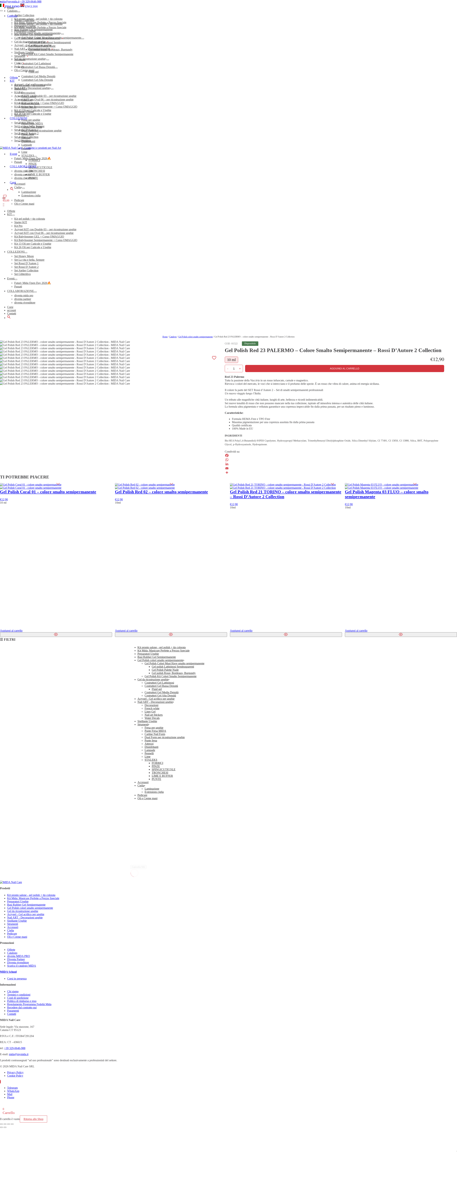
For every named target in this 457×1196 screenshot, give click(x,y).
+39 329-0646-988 (30, 1)
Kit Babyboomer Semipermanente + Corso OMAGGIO (45, 240)
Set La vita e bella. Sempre (29, 259)
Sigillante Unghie (24, 52)
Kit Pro (18, 225)
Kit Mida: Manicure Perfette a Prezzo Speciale (40, 27)
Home (165, 336)
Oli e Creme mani (24, 70)
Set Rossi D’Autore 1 (26, 263)
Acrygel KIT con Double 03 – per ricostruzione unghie (45, 229)
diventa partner (22, 299)
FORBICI (157, 762)
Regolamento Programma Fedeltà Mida (29, 1004)
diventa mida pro (23, 295)
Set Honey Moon (24, 256)
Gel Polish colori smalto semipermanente (37, 38)
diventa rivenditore (24, 302)
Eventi (10, 278)
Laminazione (152, 788)
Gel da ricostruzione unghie (29, 41)
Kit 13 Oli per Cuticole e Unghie (32, 243)
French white (152, 708)
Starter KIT (20, 222)
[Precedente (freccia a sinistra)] (1, 1127)
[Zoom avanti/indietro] (1, 1124)
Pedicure (19, 66)
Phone (10, 1097)
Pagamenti (13, 1010)
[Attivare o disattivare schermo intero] (5, 1124)
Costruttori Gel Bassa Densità (161, 685)
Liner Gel (150, 711)
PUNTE (156, 779)
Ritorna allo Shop (33, 1119)
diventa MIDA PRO (18, 956)
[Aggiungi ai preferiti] (214, 357)
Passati (18, 286)
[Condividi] (334, 472)
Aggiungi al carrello (344, 368)
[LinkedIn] (334, 464)
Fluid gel (157, 689)
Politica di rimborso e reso (21, 1001)
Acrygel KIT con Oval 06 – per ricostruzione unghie (44, 232)
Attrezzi (149, 743)
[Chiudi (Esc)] (12, 1124)
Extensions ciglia (154, 791)
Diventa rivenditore (18, 962)
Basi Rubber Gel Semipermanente (33, 34)
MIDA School (8, 971)
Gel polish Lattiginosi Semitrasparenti (173, 666)
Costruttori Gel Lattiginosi (159, 682)
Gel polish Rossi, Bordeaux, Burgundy (174, 673)
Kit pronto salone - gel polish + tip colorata (38, 23)
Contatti (11, 313)
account (11, 310)
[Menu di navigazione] (1, 10)
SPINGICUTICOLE (163, 769)
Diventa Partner (16, 959)
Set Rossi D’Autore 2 (26, 266)
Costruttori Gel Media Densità (162, 692)
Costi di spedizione (18, 997)
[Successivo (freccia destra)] (5, 1127)
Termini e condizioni (18, 994)
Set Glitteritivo (22, 274)
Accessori (19, 59)
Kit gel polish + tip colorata (29, 218)
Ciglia (17, 63)
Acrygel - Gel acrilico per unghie (32, 45)
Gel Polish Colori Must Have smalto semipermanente (174, 663)
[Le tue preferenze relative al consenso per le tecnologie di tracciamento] (456, 1151)
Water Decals (152, 718)
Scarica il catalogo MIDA (21, 965)
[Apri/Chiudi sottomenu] (13, 215)
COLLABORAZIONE (20, 290)
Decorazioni (151, 705)
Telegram (12, 1087)
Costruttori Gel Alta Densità (160, 695)
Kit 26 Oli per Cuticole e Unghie (32, 247)
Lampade (150, 750)
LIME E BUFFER (162, 775)
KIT (9, 214)
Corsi (10, 307)
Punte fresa (151, 740)
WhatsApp (13, 1090)
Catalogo (12, 15)
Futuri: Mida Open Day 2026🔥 (32, 282)
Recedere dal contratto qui (22, 1007)
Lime (147, 756)
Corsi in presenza (17, 978)
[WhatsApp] (334, 460)
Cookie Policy (15, 1075)
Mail (9, 1094)
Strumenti (19, 55)
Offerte (11, 211)
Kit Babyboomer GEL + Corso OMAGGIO (39, 236)
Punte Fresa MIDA (155, 730)
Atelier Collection (24, 20)
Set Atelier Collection (26, 270)
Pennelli (149, 753)
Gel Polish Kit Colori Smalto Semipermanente (171, 676)
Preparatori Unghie (25, 30)
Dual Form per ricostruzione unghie (165, 737)
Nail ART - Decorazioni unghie (32, 48)
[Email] (334, 468)
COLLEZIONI (15, 251)
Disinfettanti (151, 746)
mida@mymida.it (9, 1)
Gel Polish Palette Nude (165, 669)
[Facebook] (334, 455)
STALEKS (151, 759)
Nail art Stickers (154, 714)
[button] (9, 317)
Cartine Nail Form (155, 734)
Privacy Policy (15, 1072)
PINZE (156, 766)
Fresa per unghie (154, 727)
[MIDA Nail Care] (30, 147)
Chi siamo (13, 991)
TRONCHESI (160, 772)
